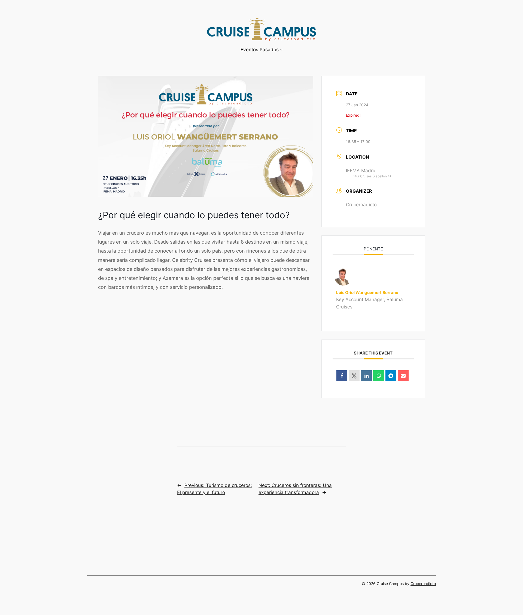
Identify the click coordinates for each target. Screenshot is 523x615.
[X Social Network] (354, 375)
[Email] (403, 375)
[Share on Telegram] (390, 375)
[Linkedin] (366, 375)
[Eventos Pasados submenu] (281, 49)
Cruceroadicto (423, 583)
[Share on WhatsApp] (378, 375)
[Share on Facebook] (341, 375)
